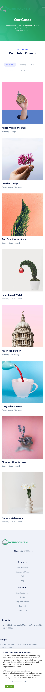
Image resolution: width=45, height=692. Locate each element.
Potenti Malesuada (12, 518)
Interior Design (10, 184)
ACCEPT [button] (10, 686)
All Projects (10, 64)
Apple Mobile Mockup (14, 128)
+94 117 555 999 (26, 551)
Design (33, 64)
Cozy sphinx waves (12, 407)
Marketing (25, 70)
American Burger (11, 351)
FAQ (22, 576)
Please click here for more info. (15, 682)
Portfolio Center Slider (14, 239)
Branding (22, 64)
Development (11, 70)
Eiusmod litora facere (14, 462)
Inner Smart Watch (12, 295)
